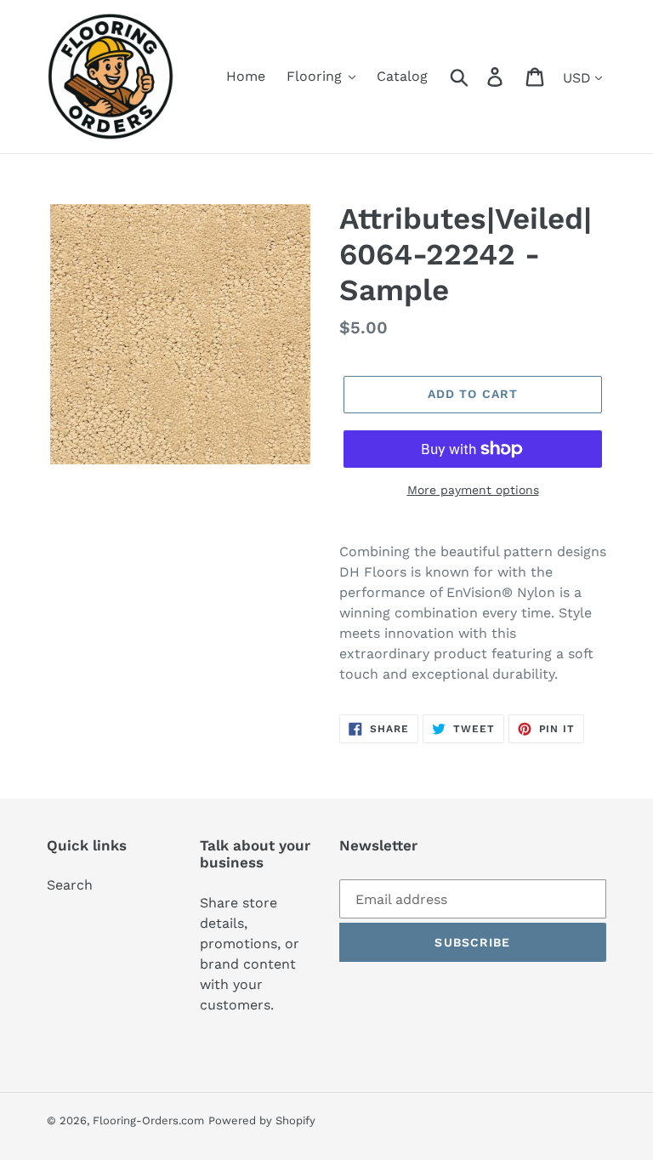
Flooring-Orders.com (148, 1120)
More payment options (473, 490)
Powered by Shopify (261, 1120)
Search (70, 885)
